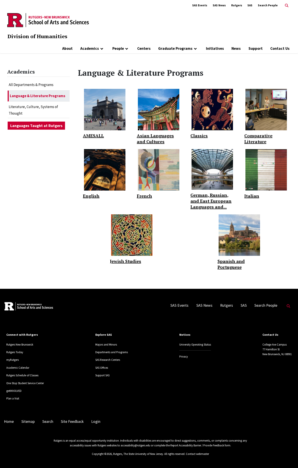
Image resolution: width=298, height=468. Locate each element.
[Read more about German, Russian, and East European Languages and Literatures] (212, 169)
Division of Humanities (37, 36)
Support (255, 48)
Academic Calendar (17, 367)
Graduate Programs (175, 48)
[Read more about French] (158, 170)
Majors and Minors (106, 344)
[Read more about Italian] (266, 170)
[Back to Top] (288, 457)
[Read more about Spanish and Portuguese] (239, 235)
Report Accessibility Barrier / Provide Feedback (197, 445)
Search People (268, 5)
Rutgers (236, 5)
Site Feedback (72, 421)
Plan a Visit (12, 398)
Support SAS (102, 375)
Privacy (183, 356)
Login (95, 421)
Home (9, 421)
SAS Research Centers (107, 359)
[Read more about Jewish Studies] (131, 235)
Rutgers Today (14, 352)
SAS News (219, 5)
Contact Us (279, 48)
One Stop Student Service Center (25, 383)
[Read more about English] (104, 170)
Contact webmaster (197, 454)
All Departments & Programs (31, 84)
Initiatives (215, 48)
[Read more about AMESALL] (104, 109)
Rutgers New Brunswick (19, 344)
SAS (249, 5)
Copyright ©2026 (102, 454)
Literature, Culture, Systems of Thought (33, 110)
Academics (89, 48)
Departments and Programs (111, 352)
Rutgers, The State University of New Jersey (138, 454)
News (236, 48)
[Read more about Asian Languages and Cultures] (158, 109)
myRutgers (12, 359)
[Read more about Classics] (212, 109)
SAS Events (199, 5)
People (118, 48)
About (67, 48)
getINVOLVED (14, 390)
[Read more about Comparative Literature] (266, 109)
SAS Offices (101, 367)
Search (47, 421)
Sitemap (28, 421)
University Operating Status (195, 344)
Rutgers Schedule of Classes (22, 375)
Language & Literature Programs (37, 95)
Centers (144, 48)
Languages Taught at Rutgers (36, 125)
